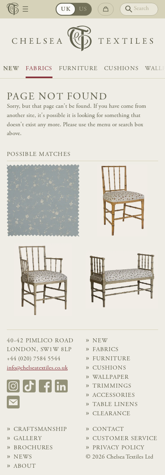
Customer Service (125, 439)
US (83, 9)
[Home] (82, 40)
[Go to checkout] (106, 9)
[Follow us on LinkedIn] (61, 386)
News (23, 457)
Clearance (112, 414)
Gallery (28, 439)
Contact (108, 429)
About (25, 466)
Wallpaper (111, 377)
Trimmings (112, 386)
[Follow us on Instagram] (13, 386)
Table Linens (115, 405)
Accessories (114, 395)
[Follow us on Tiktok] (29, 386)
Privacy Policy (118, 448)
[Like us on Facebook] (45, 386)
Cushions (121, 69)
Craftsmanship (40, 429)
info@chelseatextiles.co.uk (37, 368)
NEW (11, 69)
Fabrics (39, 69)
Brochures (33, 448)
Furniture (78, 69)
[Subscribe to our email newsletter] (13, 402)
